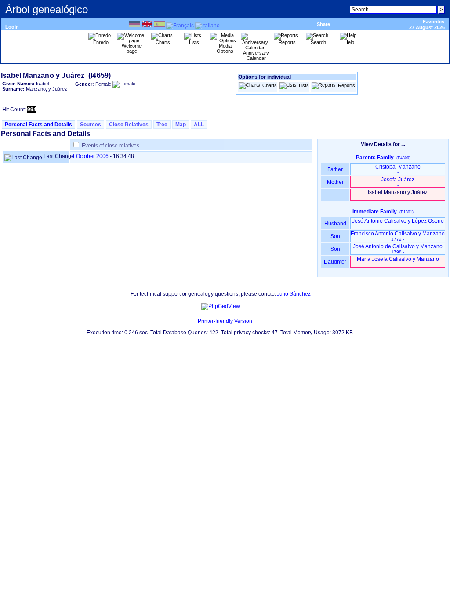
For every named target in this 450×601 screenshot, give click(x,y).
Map (180, 124)
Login (12, 26)
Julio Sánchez (294, 294)
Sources (90, 124)
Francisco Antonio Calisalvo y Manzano (398, 236)
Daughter (335, 262)
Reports (346, 85)
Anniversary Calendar (256, 55)
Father (335, 169)
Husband (335, 223)
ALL (199, 124)
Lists (304, 85)
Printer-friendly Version (225, 321)
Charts (269, 85)
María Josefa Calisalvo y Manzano (398, 261)
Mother (335, 182)
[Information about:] (193, 321)
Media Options (225, 48)
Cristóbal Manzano (398, 169)
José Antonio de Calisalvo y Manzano (398, 248)
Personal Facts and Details (38, 124)
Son (335, 236)
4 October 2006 (90, 156)
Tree (161, 124)
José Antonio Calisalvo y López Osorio (398, 223)
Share (323, 24)
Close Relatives (129, 124)
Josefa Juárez (397, 181)
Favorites (433, 21)
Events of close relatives (110, 146)
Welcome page (132, 48)
